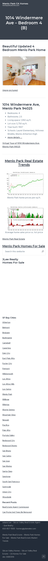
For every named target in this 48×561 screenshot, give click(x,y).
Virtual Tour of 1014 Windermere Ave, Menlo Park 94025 (21, 145)
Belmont (6, 327)
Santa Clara (7, 471)
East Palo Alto (8, 358)
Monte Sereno (8, 410)
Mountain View (9, 415)
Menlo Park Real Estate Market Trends (20, 539)
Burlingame (7, 338)
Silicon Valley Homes (11, 551)
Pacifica (5, 425)
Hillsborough (7, 374)
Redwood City (8, 440)
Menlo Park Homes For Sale (23, 246)
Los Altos (6, 379)
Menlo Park (7, 394)
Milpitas (5, 404)
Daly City (6, 353)
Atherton (6, 322)
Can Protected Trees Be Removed (17, 512)
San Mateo (7, 466)
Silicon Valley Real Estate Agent (26, 522)
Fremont (6, 368)
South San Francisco (11, 481)
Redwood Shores (9, 445)
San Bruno (6, 451)
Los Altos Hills (8, 384)
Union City (6, 492)
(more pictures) (10, 90)
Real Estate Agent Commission (15, 507)
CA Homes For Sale (18, 554)
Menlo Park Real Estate (13, 239)
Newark (5, 420)
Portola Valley (8, 435)
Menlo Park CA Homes (15, 3)
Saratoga (6, 476)
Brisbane (6, 332)
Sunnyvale (6, 487)
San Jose (6, 461)
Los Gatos (6, 389)
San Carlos (6, 456)
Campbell (6, 343)
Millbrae (5, 399)
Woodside (6, 497)
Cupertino (6, 348)
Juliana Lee (6, 522)
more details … (15, 137)
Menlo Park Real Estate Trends (24, 163)
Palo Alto (6, 430)
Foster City (7, 363)
